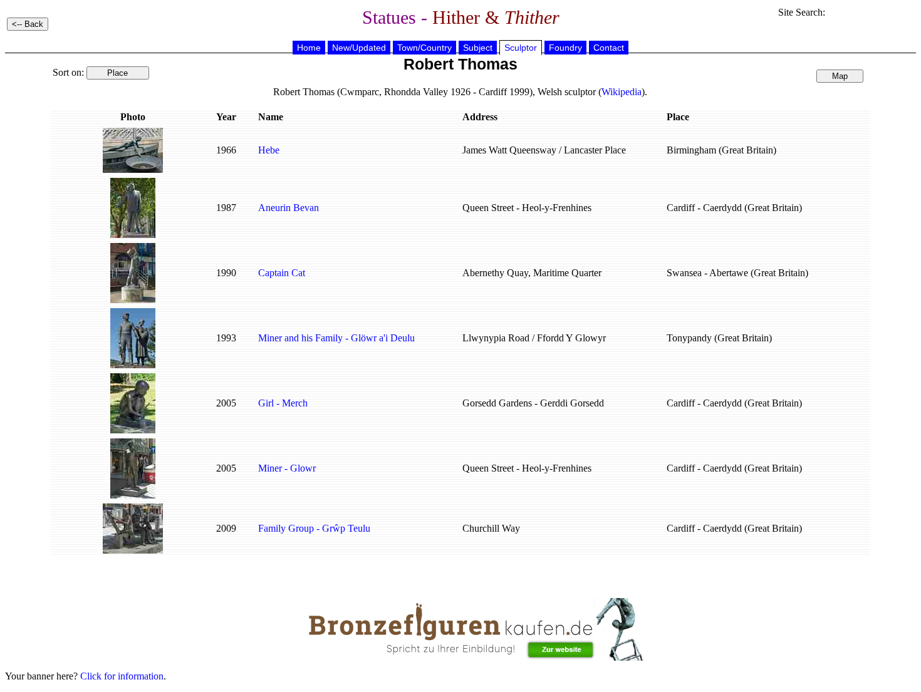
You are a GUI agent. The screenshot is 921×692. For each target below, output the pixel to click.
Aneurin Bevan (288, 207)
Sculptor (520, 48)
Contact (608, 48)
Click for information (122, 676)
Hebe (268, 150)
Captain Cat (281, 272)
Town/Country (424, 48)
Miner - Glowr (287, 468)
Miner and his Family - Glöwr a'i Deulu (336, 338)
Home (309, 48)
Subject (477, 48)
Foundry (565, 48)
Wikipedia (621, 91)
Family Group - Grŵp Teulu (314, 528)
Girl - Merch (283, 403)
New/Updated (359, 48)
